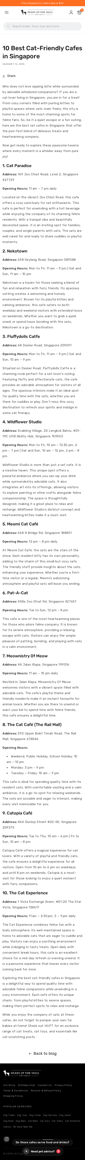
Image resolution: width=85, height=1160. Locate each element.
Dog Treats (9, 1115)
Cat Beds (33, 1121)
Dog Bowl (8, 1121)
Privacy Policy (63, 1085)
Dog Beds (21, 1121)
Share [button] (11, 76)
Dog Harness (50, 1115)
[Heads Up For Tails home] (21, 1073)
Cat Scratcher (72, 1121)
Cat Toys (45, 1121)
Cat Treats (57, 1121)
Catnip (7, 1126)
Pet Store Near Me (22, 1126)
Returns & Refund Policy (46, 1090)
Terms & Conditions (15, 1090)
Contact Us (45, 1085)
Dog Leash (65, 1115)
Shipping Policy (13, 1095)
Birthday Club (26, 1085)
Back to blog (45, 1053)
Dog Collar (35, 1115)
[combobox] (45, 26)
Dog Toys (22, 1115)
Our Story (9, 1085)
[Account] (71, 12)
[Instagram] (6, 1139)
